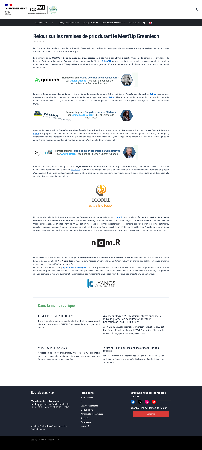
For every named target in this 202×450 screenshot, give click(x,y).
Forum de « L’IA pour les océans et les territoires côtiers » (131, 349)
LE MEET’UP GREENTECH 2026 (55, 316)
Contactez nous (38, 429)
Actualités (133, 22)
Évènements (86, 422)
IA (52, 22)
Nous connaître (41, 22)
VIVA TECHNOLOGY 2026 (52, 348)
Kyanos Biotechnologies (74, 267)
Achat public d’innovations (92, 414)
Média (83, 426)
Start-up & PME (89, 22)
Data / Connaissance (67, 22)
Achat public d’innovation (112, 22)
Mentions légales (38, 426)
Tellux (112, 97)
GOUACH (106, 61)
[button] (196, 9)
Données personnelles (57, 426)
